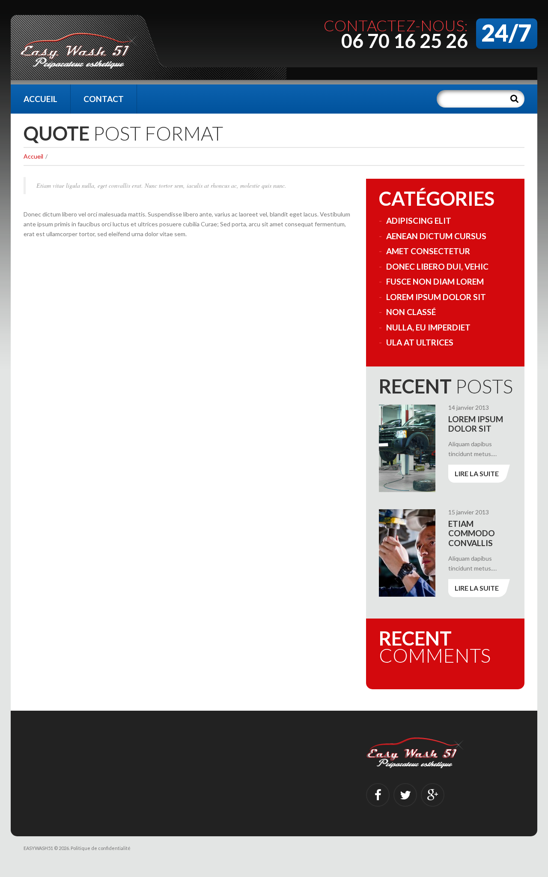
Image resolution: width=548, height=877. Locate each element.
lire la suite (477, 473)
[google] (432, 795)
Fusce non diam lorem (435, 281)
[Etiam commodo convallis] (407, 553)
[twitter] (405, 795)
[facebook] (378, 795)
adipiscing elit (418, 220)
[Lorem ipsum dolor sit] (407, 448)
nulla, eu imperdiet (428, 327)
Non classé (411, 312)
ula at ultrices (419, 342)
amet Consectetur (428, 251)
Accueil (40, 99)
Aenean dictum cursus (436, 236)
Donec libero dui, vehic (437, 266)
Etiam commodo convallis (471, 533)
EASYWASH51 (38, 848)
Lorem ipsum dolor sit (436, 297)
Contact (103, 99)
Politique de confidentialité (101, 848)
